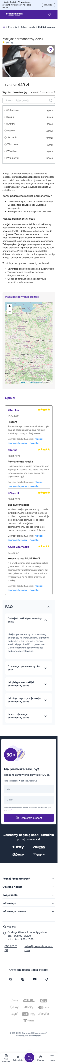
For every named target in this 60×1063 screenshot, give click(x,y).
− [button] (9, 311)
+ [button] (9, 306)
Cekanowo (12, 110)
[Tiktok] (47, 979)
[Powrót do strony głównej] (3, 27)
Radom (11, 131)
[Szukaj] (51, 100)
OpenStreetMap (35, 382)
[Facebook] (11, 979)
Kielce (10, 117)
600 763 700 (10, 948)
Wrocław (12, 151)
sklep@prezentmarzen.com (38, 948)
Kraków (11, 124)
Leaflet (22, 382)
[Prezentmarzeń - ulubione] (50, 14)
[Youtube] (35, 979)
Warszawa (12, 144)
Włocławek (13, 158)
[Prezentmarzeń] (14, 14)
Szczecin (12, 137)
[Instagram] (23, 979)
